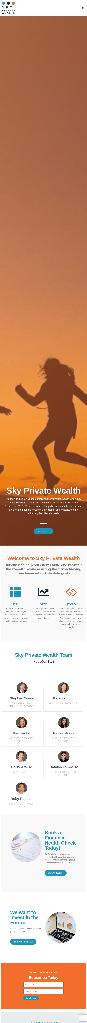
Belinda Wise (21, 767)
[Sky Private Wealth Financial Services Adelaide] (8, 8)
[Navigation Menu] (82, 8)
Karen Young (63, 698)
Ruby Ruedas (21, 799)
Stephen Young (22, 698)
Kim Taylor (21, 733)
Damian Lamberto (64, 767)
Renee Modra (64, 733)
